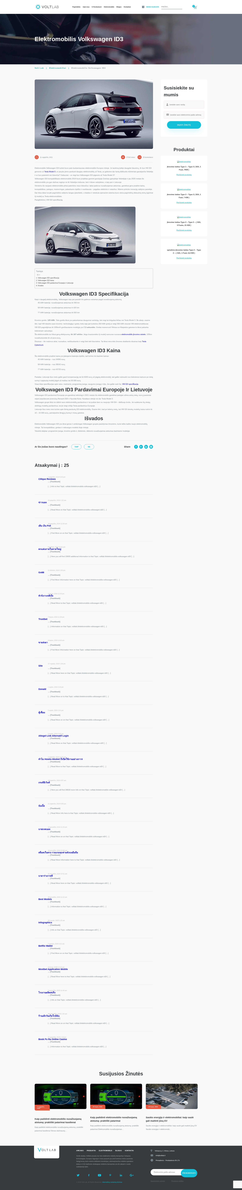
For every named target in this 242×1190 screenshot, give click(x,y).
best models (45, 899)
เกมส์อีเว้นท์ (44, 782)
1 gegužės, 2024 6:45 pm (56, 477)
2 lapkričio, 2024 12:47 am (57, 757)
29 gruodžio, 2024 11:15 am (57, 897)
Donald (42, 689)
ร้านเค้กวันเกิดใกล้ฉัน (48, 1016)
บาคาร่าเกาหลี (45, 876)
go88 (41, 572)
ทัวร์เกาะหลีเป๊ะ (45, 595)
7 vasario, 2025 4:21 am (56, 944)
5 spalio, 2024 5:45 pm (56, 734)
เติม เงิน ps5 (44, 525)
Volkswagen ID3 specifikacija (48, 278)
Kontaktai (127, 7)
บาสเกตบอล (44, 829)
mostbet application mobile (53, 969)
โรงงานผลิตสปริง (46, 992)
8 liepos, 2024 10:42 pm (56, 640)
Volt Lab (39, 68)
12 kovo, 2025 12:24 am (56, 967)
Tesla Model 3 (49, 172)
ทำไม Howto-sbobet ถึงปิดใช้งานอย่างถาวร (60, 759)
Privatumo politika (177, 1181)
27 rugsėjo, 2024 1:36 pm (56, 664)
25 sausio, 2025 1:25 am (56, 920)
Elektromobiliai (57, 68)
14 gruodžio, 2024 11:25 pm (57, 827)
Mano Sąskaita (152, 7)
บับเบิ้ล (41, 806)
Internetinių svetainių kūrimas (112, 1182)
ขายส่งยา (43, 642)
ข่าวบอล (42, 502)
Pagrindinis (76, 7)
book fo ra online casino (52, 1039)
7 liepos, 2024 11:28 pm (56, 617)
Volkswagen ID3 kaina (46, 280)
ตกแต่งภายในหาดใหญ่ (49, 549)
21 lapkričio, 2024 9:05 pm (57, 804)
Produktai (91, 1151)
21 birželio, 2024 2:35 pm (56, 570)
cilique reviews (47, 479)
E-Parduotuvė (97, 7)
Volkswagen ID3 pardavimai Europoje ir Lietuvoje (55, 283)
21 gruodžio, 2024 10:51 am (57, 874)
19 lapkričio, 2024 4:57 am (57, 780)
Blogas (119, 7)
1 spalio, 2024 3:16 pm (56, 687)
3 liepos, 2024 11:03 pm (56, 594)
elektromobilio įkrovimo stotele (134, 334)
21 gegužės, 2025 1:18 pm (57, 1037)
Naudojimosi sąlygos (158, 1181)
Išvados (41, 286)
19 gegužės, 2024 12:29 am (57, 524)
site (40, 666)
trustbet (42, 619)
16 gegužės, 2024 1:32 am (57, 500)
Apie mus (86, 7)
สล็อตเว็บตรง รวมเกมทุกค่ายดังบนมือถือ (58, 852)
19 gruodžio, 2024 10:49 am (57, 850)
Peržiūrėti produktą (184, 175)
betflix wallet (45, 946)
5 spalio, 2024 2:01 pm (56, 710)
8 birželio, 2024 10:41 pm (56, 547)
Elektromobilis (109, 7)
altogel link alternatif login (53, 736)
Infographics (45, 922)
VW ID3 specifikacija (130, 384)
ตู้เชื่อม (41, 712)
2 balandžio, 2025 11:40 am (57, 990)
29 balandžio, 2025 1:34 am (57, 1014)
